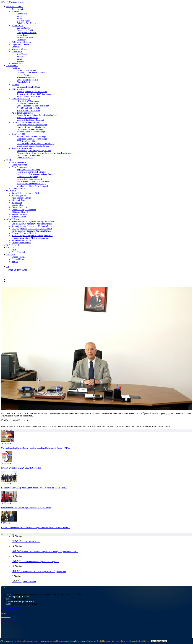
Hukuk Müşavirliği (19, 165)
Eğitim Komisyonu (25, 158)
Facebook (5, 608)
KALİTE (10, 247)
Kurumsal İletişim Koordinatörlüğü (31, 136)
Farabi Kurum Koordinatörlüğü (30, 129)
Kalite (14, 250)
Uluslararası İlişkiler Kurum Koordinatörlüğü (35, 143)
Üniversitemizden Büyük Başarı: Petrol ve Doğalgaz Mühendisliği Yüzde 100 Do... (35, 448)
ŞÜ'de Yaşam (17, 25)
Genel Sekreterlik (19, 162)
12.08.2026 (6, 483)
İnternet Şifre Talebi (20, 214)
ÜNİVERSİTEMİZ (14, 7)
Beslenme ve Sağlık (25, 30)
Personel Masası (18, 259)
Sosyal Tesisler (23, 35)
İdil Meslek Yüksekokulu (27, 103)
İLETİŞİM (10, 254)
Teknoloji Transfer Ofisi (21, 243)
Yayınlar (20, 61)
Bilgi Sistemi (17, 202)
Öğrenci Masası (18, 257)
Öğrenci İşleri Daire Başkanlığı (30, 179)
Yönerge (20, 56)
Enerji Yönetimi (18, 252)
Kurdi (24, 269)
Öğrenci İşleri (17, 205)
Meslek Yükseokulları (21, 99)
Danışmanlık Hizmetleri (26, 32)
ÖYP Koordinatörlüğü (26, 141)
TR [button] (7, 266)
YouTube (15, 608)
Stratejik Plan (17, 63)
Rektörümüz (22, 14)
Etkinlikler (21, 40)
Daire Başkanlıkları (20, 167)
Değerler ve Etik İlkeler (21, 42)
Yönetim (15, 11)
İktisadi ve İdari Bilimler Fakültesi (31, 73)
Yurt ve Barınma (23, 28)
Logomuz (16, 47)
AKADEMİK (12, 66)
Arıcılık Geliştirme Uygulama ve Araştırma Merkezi (33, 221)
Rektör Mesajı (17, 9)
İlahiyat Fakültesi (24, 75)
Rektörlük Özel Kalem (26, 23)
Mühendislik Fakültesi (26, 77)
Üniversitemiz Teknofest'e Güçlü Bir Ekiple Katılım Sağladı (26, 508)
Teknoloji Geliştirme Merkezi (24, 233)
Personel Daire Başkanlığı (27, 176)
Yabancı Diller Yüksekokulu (28, 96)
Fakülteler (16, 68)
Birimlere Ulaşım (19, 217)
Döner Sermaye (18, 188)
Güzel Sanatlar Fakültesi (27, 70)
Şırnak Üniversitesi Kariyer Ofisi (25, 193)
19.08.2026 (6, 443)
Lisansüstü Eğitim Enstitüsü (28, 87)
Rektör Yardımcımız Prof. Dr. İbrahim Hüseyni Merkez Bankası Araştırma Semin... (35, 528)
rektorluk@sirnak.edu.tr (24, 601)
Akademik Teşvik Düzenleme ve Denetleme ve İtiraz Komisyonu (44, 153)
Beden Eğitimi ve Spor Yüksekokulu (32, 91)
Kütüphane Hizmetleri (21, 212)
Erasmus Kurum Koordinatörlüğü (31, 127)
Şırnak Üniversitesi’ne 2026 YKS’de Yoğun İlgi (21, 468)
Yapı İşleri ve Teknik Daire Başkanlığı (32, 186)
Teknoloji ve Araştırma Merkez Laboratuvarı (30, 238)
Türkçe (9, 269)
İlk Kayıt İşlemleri (19, 195)
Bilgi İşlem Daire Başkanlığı (28, 169)
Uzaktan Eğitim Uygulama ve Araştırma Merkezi (32, 224)
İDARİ (9, 160)
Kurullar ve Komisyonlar (22, 148)
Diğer (19, 58)
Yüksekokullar (18, 89)
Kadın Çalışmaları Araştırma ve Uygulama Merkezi (33, 226)
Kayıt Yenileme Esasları (21, 198)
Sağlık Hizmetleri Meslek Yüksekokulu (33, 106)
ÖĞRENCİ (11, 191)
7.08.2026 (5, 523)
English (17, 269)
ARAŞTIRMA (12, 219)
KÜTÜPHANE (13, 245)
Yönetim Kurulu (23, 21)
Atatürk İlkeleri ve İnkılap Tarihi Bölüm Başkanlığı (38, 115)
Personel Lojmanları (25, 37)
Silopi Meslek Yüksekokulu (28, 108)
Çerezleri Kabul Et (159, 641)
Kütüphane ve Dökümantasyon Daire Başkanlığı (37, 174)
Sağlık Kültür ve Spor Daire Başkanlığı (33, 181)
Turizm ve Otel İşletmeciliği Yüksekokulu (34, 94)
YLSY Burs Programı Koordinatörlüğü (33, 146)
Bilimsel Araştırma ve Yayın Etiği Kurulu (34, 150)
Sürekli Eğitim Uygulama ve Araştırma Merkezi (31, 231)
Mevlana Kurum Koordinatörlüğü (31, 132)
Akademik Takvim (19, 200)
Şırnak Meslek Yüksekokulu (28, 110)
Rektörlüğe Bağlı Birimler (22, 113)
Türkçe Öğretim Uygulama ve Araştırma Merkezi (32, 228)
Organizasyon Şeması (21, 44)
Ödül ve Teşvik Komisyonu (28, 155)
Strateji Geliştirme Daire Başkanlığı (31, 184)
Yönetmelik (22, 54)
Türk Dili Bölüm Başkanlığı (28, 117)
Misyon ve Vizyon (19, 49)
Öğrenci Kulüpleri (19, 207)
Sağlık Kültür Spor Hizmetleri (24, 210)
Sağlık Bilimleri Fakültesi (27, 80)
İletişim (15, 261)
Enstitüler (15, 84)
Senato (19, 18)
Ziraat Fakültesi (23, 82)
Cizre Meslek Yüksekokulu (28, 101)
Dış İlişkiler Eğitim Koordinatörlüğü (26, 122)
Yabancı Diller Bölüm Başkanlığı (30, 120)
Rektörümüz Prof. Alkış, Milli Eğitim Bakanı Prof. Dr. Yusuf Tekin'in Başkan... (34, 488)
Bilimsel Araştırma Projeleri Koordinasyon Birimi (32, 235)
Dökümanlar (17, 51)
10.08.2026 (6, 503)
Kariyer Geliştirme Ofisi (22, 240)
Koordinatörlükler (19, 134)
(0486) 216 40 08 (21, 597)
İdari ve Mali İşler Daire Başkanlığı (31, 172)
